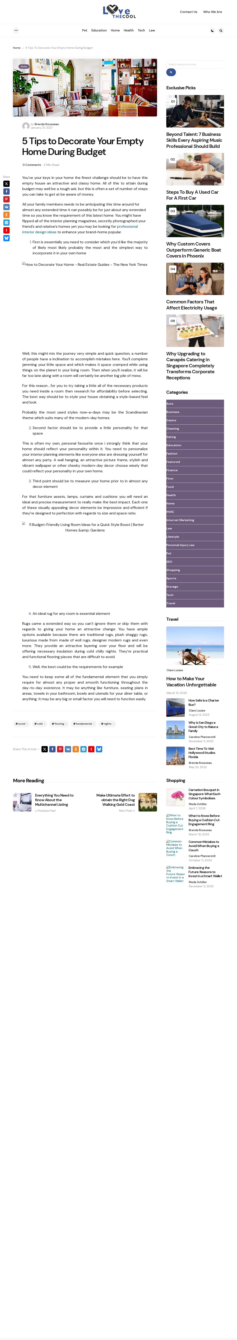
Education (173, 445)
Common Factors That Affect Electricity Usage (191, 305)
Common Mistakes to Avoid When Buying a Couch (203, 846)
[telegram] (6, 222)
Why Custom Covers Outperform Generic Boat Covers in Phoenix (193, 250)
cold (41, 724)
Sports (171, 578)
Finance (172, 470)
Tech (169, 595)
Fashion (171, 453)
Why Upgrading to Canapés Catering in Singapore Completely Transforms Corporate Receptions (190, 366)
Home (17, 48)
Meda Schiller (198, 804)
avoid (22, 724)
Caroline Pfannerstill (202, 737)
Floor (170, 478)
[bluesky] (6, 238)
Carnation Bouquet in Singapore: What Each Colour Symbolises (204, 794)
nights (109, 724)
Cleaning (172, 429)
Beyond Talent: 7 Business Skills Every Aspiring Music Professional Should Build (194, 140)
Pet (168, 553)
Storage (172, 587)
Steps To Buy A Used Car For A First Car (192, 195)
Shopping (173, 570)
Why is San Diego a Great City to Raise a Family (203, 727)
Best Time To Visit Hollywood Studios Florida (201, 753)
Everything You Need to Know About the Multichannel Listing (54, 800)
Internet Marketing (180, 520)
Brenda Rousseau (47, 124)
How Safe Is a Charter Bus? (203, 702)
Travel (170, 603)
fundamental (85, 724)
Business (172, 412)
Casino (171, 420)
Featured (173, 462)
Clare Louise (175, 670)
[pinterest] (6, 199)
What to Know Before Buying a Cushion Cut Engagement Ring (204, 820)
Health (171, 495)
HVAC (170, 512)
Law (169, 528)
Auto (169, 404)
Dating (171, 437)
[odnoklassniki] (6, 215)
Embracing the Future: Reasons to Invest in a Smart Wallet (205, 872)
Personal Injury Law (180, 545)
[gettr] (6, 230)
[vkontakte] (6, 207)
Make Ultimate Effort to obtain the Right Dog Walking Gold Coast (115, 800)
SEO (169, 562)
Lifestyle (172, 537)
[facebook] (6, 191)
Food (170, 487)
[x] (6, 184)
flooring (60, 724)
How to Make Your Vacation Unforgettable (191, 682)
